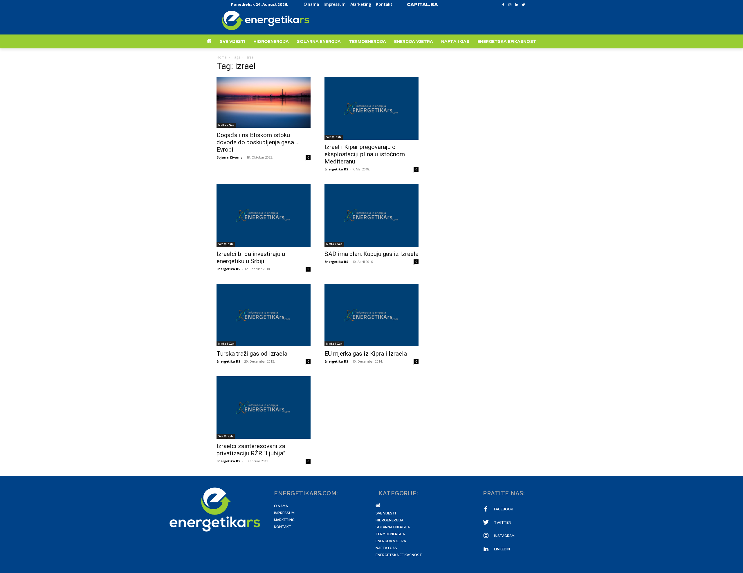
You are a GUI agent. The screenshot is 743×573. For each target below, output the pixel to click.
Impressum (284, 513)
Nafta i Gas (226, 125)
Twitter (502, 523)
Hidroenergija (389, 520)
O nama (281, 506)
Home (222, 57)
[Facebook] (503, 4)
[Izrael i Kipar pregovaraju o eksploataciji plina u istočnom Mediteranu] (371, 108)
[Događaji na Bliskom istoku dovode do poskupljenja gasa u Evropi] (264, 102)
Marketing (284, 520)
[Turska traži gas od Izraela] (264, 315)
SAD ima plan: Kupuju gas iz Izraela (371, 253)
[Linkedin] (516, 4)
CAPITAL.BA (422, 4)
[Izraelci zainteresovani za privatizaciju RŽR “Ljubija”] (264, 407)
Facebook (503, 509)
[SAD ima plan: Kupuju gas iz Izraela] (371, 215)
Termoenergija (390, 534)
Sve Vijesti (333, 137)
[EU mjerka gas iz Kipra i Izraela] (371, 315)
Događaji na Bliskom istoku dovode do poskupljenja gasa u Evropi (258, 142)
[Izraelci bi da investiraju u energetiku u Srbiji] (264, 215)
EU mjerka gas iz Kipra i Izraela (365, 353)
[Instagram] (510, 4)
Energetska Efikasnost (399, 555)
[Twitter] (523, 4)
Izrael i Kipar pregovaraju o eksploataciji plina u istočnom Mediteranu (364, 154)
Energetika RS (336, 169)
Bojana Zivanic (229, 157)
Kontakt (282, 527)
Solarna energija (393, 527)
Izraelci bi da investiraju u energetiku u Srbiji (251, 257)
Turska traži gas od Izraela (252, 353)
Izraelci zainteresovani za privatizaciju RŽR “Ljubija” (251, 450)
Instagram (504, 536)
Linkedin (502, 549)
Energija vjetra (391, 541)
